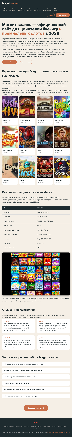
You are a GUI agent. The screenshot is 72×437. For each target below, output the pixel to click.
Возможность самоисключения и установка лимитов (24, 364)
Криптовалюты (37, 10)
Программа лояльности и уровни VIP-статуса (21, 396)
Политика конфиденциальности (58, 432)
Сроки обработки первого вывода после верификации (24, 389)
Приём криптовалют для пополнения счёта (20, 377)
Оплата (5, 10)
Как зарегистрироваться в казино (17, 383)
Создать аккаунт (63, 15)
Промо (55, 10)
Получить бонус (25, 62)
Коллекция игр (47, 10)
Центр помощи (12, 10)
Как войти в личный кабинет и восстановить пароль (23, 370)
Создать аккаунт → (36, 408)
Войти (51, 15)
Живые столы (21, 10)
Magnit (10, 3)
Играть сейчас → (9, 62)
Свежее (29, 10)
